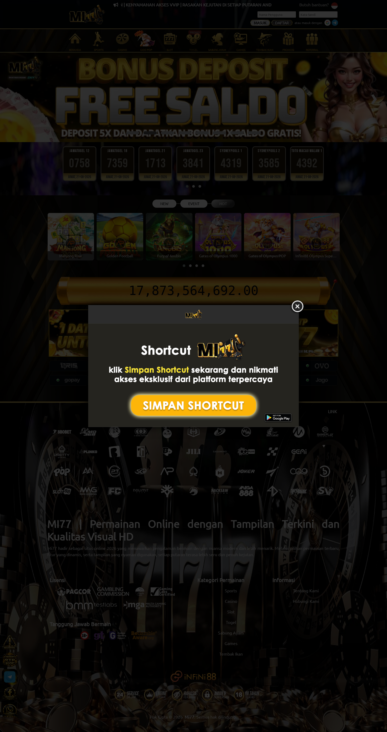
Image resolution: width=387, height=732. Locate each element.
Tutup (297, 306)
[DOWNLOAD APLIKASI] (193, 375)
